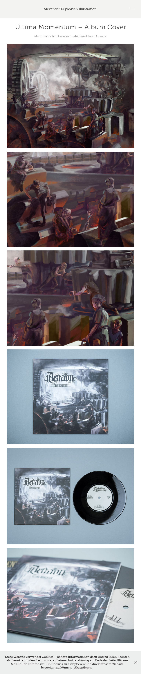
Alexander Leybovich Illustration (70, 9)
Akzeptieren (83, 667)
